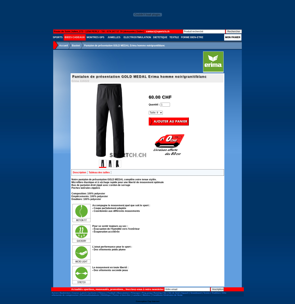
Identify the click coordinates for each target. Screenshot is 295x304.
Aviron (55, 293)
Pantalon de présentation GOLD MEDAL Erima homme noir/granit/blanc (124, 45)
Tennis (206, 293)
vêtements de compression (65, 295)
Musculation (123, 293)
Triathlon (216, 293)
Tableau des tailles (99, 172)
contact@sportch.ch (157, 31)
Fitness (102, 293)
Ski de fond (173, 293)
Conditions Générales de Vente (167, 295)
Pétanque (135, 293)
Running (158, 293)
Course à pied (79, 293)
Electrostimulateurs (89, 295)
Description (79, 172)
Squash (185, 293)
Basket (76, 45)
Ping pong (147, 293)
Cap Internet (153, 301)
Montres (147, 295)
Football (111, 293)
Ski (165, 293)
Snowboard (195, 293)
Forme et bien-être (122, 295)
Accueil (63, 45)
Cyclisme (92, 293)
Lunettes (136, 295)
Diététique (106, 295)
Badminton (65, 293)
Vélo (224, 293)
